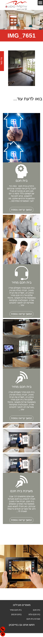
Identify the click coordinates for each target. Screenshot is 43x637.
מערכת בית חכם (33, 618)
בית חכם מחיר (16, 609)
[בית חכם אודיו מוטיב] (16, 5)
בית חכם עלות (34, 614)
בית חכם (36, 609)
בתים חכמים (16, 614)
